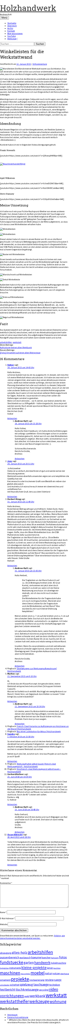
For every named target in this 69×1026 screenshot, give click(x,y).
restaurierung (37, 980)
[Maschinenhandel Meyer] (12, 164)
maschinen (10, 973)
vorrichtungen (12, 995)
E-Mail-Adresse (7, 918)
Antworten (12, 418)
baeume (36, 957)
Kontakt (11, 31)
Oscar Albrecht (15, 834)
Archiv (10, 28)
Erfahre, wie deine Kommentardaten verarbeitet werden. (32, 937)
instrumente (15, 968)
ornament (5, 980)
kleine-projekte (34, 967)
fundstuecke (11, 962)
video (53, 989)
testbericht (7, 989)
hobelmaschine (58, 963)
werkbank (37, 995)
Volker (10, 365)
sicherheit (14, 984)
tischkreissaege (27, 989)
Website (3, 924)
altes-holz (19, 952)
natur (48, 973)
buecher (46, 957)
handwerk (42, 962)
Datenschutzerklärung (17, 1017)
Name (3, 912)
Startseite (11, 23)
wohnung (57, 1001)
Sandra (11, 734)
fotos (63, 957)
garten (29, 962)
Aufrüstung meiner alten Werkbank (16, 347)
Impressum (12, 1014)
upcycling (44, 989)
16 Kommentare (39, 64)
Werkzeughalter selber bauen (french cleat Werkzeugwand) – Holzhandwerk (31, 765)
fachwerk (55, 958)
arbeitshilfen (6, 342)
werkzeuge (39, 1001)
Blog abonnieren (15, 33)
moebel (38, 972)
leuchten (57, 968)
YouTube (11, 36)
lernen (50, 968)
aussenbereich (9, 957)
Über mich (12, 25)
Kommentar (6, 883)
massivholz (25, 973)
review (49, 980)
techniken (54, 984)
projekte (20, 979)
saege (57, 980)
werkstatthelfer (14, 1001)
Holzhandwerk (28, 8)
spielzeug (26, 984)
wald (26, 996)
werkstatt (17, 342)
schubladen (5, 985)
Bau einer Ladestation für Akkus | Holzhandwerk (39, 731)
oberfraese (64, 973)
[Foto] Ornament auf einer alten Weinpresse (20, 352)
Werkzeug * (12, 38)
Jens (9, 461)
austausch (25, 957)
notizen (56, 973)
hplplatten (4, 968)
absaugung (5, 953)
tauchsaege (41, 984)
